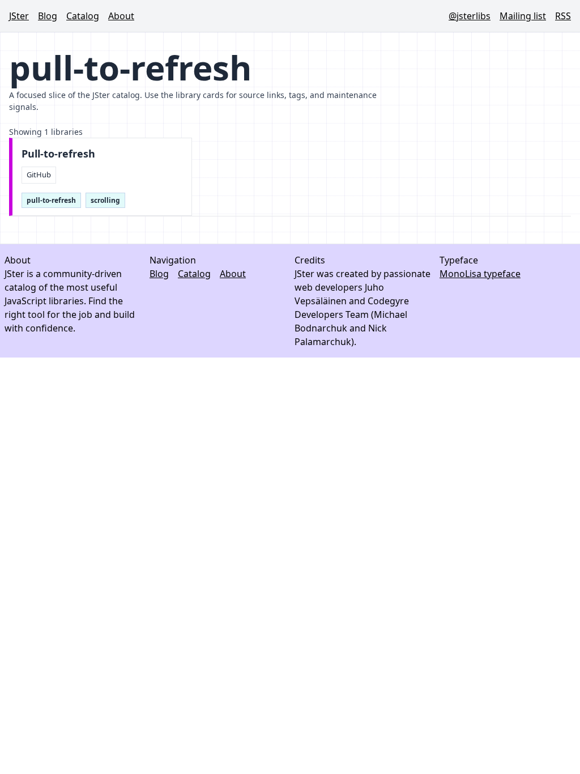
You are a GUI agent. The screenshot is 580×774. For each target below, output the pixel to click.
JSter (19, 16)
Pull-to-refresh (58, 153)
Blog (47, 16)
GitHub (39, 174)
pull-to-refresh (51, 200)
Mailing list (523, 16)
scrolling (105, 200)
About (121, 16)
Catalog (82, 16)
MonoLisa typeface (480, 273)
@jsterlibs (470, 16)
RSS (563, 16)
